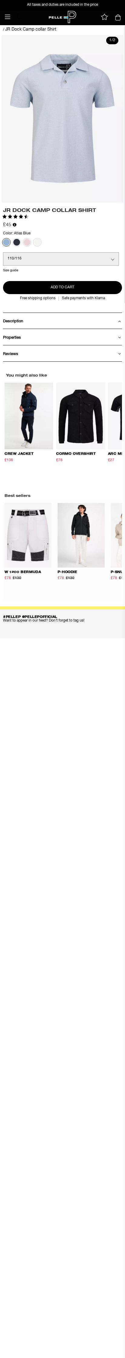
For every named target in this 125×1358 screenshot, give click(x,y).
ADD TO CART (62, 287)
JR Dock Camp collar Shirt (30, 29)
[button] (8, 17)
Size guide (10, 270)
